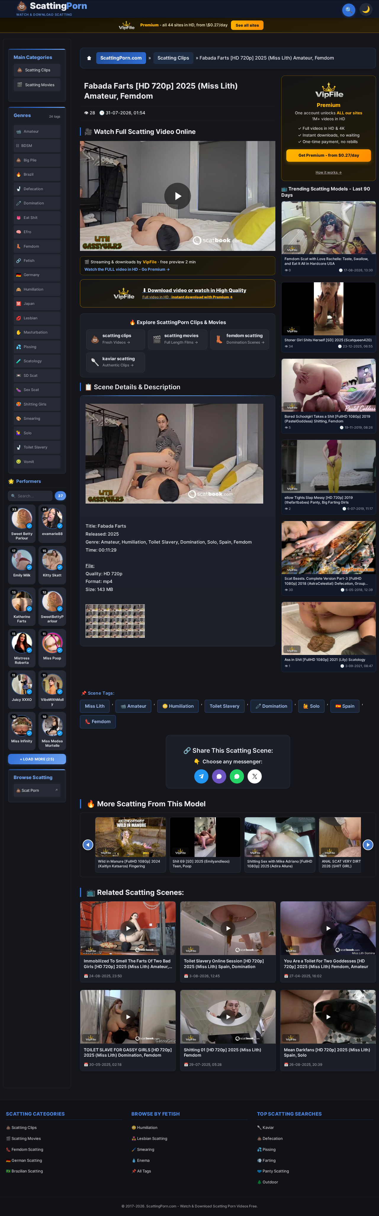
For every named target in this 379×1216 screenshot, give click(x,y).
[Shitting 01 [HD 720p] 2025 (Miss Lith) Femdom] (228, 1017)
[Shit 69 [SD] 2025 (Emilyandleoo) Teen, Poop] (205, 837)
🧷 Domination (271, 706)
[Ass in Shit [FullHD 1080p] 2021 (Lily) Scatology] (329, 628)
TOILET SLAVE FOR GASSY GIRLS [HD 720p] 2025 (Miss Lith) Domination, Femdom (128, 1052)
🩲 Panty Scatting (273, 1171)
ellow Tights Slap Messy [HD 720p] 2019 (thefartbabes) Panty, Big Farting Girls (319, 499)
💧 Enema (140, 1160)
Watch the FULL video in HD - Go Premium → (127, 269)
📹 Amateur (133, 706)
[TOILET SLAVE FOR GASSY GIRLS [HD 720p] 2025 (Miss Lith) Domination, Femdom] (128, 1017)
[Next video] (368, 844)
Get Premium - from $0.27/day (328, 155)
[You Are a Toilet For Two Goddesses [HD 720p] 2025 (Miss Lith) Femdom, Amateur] (328, 928)
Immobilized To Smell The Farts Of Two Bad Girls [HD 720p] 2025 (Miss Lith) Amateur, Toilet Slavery (127, 964)
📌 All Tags (141, 1171)
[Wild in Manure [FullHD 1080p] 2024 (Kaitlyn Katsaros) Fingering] (130, 837)
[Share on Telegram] (201, 776)
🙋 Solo (311, 706)
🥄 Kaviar (265, 1127)
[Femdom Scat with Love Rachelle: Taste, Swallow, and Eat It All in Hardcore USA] (329, 227)
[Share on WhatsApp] (237, 776)
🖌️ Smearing (142, 1149)
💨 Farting (266, 1160)
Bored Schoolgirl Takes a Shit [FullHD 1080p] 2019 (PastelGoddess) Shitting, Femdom (327, 418)
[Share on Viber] (219, 776)
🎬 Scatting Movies (23, 1138)
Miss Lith (95, 706)
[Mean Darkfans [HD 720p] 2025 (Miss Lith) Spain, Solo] (328, 1017)
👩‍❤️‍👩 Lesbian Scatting (149, 1138)
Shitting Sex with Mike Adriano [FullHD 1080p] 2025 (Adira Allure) (279, 863)
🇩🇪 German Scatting (24, 1160)
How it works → (329, 172)
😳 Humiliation (178, 706)
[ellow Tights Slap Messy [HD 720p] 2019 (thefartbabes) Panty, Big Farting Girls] (329, 466)
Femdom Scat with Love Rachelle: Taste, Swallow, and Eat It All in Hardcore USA (326, 261)
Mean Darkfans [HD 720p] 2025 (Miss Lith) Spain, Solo (327, 1052)
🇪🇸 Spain (344, 706)
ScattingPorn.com (121, 58)
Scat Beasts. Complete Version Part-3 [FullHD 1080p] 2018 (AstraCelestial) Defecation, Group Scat (325, 581)
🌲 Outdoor (267, 1182)
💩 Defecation (270, 1138)
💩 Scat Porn (27, 790)
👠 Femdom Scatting (24, 1149)
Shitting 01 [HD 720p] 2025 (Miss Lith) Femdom (222, 1052)
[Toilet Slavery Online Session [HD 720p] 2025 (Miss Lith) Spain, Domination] (228, 928)
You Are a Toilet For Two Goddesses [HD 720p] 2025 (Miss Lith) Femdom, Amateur (326, 963)
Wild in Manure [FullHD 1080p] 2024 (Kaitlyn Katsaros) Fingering (129, 863)
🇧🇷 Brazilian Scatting (24, 1171)
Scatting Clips (173, 58)
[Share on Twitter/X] (255, 776)
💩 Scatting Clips (21, 1127)
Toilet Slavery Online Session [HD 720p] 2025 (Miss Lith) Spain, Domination (224, 963)
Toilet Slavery (225, 706)
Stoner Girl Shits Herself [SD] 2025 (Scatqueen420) (328, 340)
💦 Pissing (266, 1149)
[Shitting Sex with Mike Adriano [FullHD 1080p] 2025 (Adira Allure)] (280, 837)
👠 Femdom (98, 721)
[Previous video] (88, 844)
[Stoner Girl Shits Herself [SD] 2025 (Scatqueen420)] (329, 308)
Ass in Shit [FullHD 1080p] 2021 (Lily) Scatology (325, 659)
